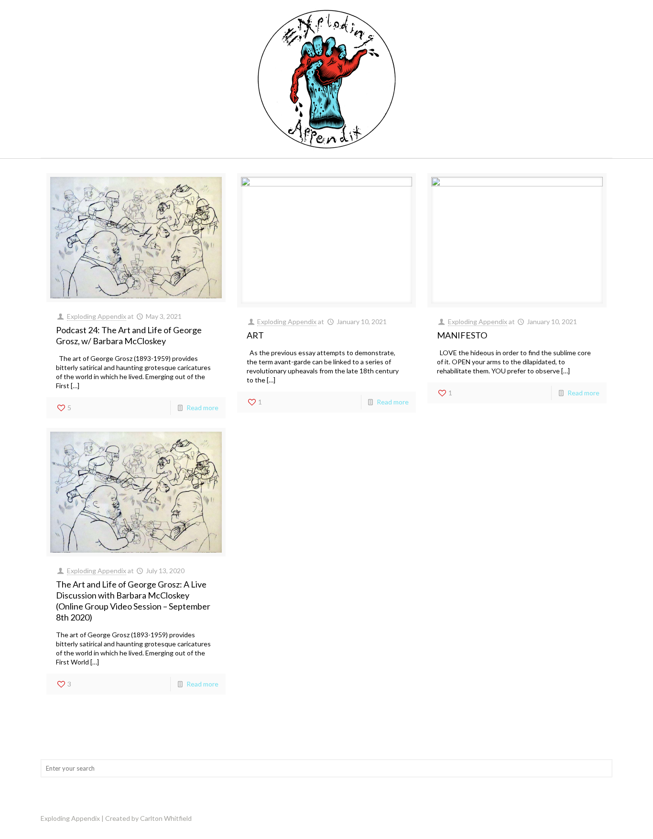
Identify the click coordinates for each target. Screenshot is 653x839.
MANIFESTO (462, 335)
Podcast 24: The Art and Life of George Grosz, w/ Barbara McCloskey (129, 335)
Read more (202, 407)
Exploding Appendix (96, 316)
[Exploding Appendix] (326, 79)
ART (255, 335)
